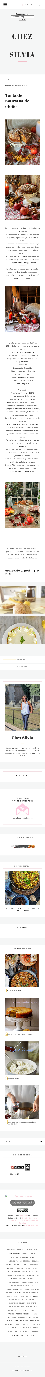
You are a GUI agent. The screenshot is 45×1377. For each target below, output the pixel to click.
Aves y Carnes (14, 1253)
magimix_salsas (15, 1299)
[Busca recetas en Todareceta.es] (22, 1196)
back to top (22, 1356)
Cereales (25, 1265)
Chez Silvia (23, 1216)
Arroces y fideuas (32, 1250)
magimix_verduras (29, 1299)
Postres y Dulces (23, 1314)
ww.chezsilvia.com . (31, 1225)
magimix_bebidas (13, 1282)
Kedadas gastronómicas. (16, 1275)
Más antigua (21, 659)
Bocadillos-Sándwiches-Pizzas (18, 1261)
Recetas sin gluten (21, 1321)
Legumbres (31, 1275)
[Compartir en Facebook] (35, 571)
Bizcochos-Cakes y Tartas (16, 86)
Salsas (15, 1328)
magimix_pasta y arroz (15, 1296)
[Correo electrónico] (9, 574)
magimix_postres (32, 1296)
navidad (29, 1306)
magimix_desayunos (31, 1289)
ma (38, 1275)
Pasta (24, 1310)
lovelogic (28, 1370)
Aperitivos (10, 1250)
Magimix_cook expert (14, 1289)
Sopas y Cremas (26, 1328)
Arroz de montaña (14, 990)
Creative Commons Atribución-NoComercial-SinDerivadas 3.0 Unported (22, 1220)
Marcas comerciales (17, 1303)
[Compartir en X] (38, 571)
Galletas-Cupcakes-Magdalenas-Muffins (22, 1272)
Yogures (30, 1335)
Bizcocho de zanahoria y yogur (19, 1034)
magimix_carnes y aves (29, 1282)
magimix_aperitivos (26, 1279)
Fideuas (34, 1268)
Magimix (14, 1279)
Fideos (27, 1268)
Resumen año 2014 (21, 1324)
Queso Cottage (13, 1078)
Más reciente (22, 667)
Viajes (23, 1335)
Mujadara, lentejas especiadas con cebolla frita (23, 909)
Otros (17, 1310)
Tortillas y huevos (21, 1331)
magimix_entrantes (13, 1292)
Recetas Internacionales (18, 1317)
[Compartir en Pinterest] (6, 574)
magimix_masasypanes (31, 1292)
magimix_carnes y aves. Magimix (22, 1285)
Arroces (19, 1250)
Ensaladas (19, 1268)
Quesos (34, 1314)
